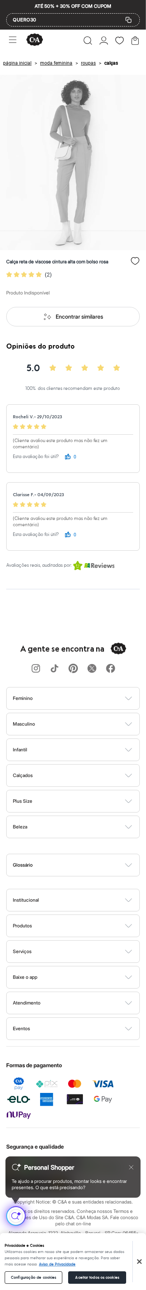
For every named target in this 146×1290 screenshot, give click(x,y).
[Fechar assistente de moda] (131, 1167)
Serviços (22, 951)
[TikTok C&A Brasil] (54, 669)
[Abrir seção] (86, 698)
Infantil (20, 749)
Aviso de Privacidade (57, 1264)
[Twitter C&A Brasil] (92, 669)
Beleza (20, 827)
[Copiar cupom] (128, 20)
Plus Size (22, 801)
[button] (88, 40)
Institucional (26, 900)
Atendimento (26, 1003)
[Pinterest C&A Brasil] (73, 669)
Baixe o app (25, 977)
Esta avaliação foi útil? (36, 457)
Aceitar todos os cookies (97, 1277)
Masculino (24, 724)
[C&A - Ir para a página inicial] (34, 40)
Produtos (22, 926)
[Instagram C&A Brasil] (35, 669)
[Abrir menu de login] (104, 40)
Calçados (23, 775)
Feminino (23, 698)
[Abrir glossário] (83, 865)
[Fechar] (139, 1261)
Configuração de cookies (33, 1277)
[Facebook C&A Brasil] (110, 669)
